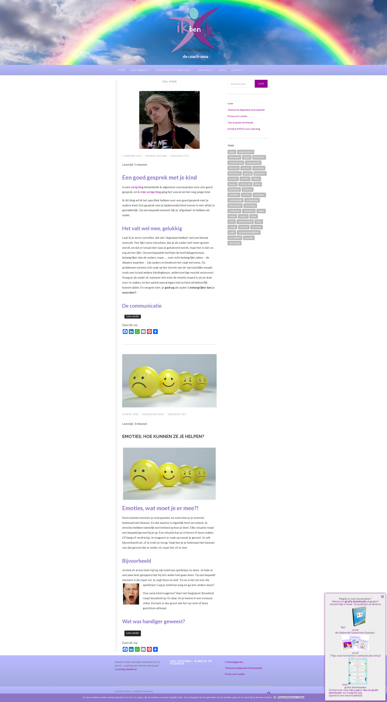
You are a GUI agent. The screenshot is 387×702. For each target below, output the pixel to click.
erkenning (259, 168)
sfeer (258, 221)
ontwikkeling (252, 200)
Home (121, 70)
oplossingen (235, 205)
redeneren (249, 211)
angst (232, 152)
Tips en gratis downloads (172, 70)
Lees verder (132, 316)
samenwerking (245, 221)
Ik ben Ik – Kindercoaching (137, 691)
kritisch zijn (245, 184)
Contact (237, 70)
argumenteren (246, 152)
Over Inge (204, 70)
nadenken (234, 194)
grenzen (233, 178)
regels (261, 211)
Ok (274, 697)
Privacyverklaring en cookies (291, 697)
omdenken (259, 194)
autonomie (234, 157)
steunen (244, 227)
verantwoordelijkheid (248, 232)
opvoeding (250, 205)
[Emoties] (169, 380)
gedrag (247, 173)
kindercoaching (156, 156)
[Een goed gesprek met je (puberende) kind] (169, 120)
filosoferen (234, 173)
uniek (231, 232)
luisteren (247, 189)
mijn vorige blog (150, 192)
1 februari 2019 (132, 156)
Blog (222, 70)
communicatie (235, 162)
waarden (249, 237)
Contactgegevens (234, 661)
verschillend (235, 237)
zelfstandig (234, 243)
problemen (234, 211)
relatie (232, 216)
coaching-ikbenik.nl (126, 669)
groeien (245, 178)
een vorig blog (134, 187)
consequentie (253, 162)
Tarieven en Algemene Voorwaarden (246, 109)
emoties (246, 168)
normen (246, 194)
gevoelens (260, 173)
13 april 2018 (130, 414)
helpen (256, 178)
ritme (253, 216)
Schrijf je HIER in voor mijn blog (244, 128)
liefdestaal (234, 189)
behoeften (259, 157)
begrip (247, 157)
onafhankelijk (235, 200)
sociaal (232, 227)
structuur (256, 227)
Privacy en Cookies (237, 116)
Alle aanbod (139, 70)
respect (243, 216)
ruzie (231, 221)
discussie (233, 168)
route (230, 103)
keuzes (232, 184)
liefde (257, 184)
